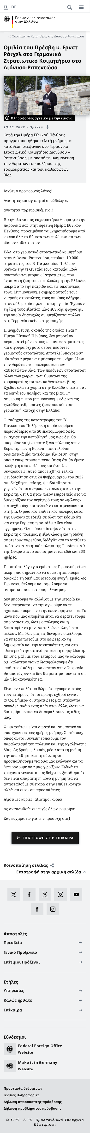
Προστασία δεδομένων (23, 1088)
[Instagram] (62, 894)
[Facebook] (31, 894)
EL (6, 7)
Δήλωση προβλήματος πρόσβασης (32, 1108)
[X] (15, 894)
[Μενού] (81, 7)
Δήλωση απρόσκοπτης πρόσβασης (33, 1101)
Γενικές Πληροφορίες (21, 1095)
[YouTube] (77, 894)
